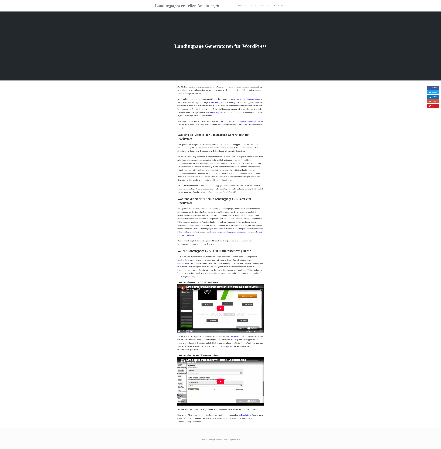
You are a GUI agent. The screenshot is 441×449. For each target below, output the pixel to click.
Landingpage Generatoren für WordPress (220, 46)
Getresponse (214, 102)
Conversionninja (237, 336)
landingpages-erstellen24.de (218, 439)
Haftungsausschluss (260, 6)
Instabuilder (246, 415)
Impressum (242, 6)
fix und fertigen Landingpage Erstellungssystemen (242, 121)
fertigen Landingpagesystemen (249, 99)
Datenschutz (279, 6)
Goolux (253, 163)
